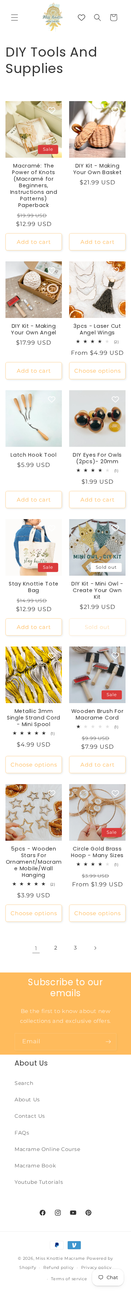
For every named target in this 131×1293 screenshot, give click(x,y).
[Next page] (95, 948)
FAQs (22, 1132)
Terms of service (69, 1278)
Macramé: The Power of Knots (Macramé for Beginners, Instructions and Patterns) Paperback (33, 185)
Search (24, 1083)
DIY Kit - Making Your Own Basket (97, 169)
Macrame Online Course (47, 1149)
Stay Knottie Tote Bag (34, 587)
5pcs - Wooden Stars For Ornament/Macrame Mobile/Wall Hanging (34, 861)
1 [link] (36, 948)
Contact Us (30, 1116)
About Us (27, 1099)
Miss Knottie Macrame (60, 1258)
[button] (15, 17)
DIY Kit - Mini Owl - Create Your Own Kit (97, 590)
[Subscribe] (108, 1041)
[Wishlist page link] (81, 17)
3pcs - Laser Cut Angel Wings (97, 329)
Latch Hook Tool (34, 455)
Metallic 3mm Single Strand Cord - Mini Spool (33, 718)
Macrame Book (35, 1165)
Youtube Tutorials (39, 1182)
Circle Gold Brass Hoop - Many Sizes (97, 852)
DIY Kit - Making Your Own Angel (33, 329)
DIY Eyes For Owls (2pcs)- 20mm (97, 458)
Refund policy (58, 1267)
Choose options (97, 370)
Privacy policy (96, 1267)
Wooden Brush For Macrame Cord (97, 714)
